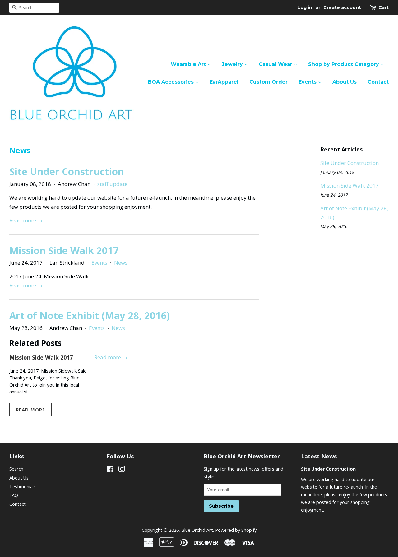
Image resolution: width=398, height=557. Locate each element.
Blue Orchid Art (197, 530)
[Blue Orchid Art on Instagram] (121, 470)
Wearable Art (189, 64)
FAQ (13, 495)
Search (16, 469)
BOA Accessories (171, 82)
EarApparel (224, 82)
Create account (342, 7)
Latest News (319, 456)
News (120, 262)
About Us (344, 82)
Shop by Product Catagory (344, 64)
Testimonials (22, 487)
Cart (383, 7)
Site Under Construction (66, 171)
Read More (30, 409)
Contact (378, 82)
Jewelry (233, 64)
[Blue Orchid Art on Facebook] (110, 470)
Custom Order (268, 82)
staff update (112, 184)
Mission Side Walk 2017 (64, 250)
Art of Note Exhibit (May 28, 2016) (89, 315)
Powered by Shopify (236, 530)
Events (308, 82)
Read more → (26, 220)
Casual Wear (276, 64)
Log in (305, 7)
